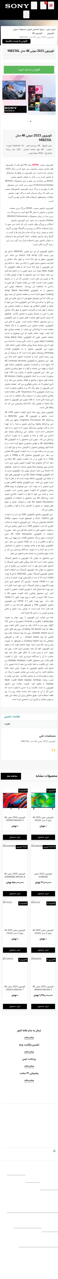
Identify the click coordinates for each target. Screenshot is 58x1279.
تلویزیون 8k (53, 1183)
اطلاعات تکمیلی (12, 717)
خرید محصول (14, 837)
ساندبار (55, 1202)
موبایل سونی (33, 1168)
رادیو (56, 1206)
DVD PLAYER (34, 1221)
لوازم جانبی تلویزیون (49, 1176)
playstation (52, 1240)
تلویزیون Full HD (49, 847)
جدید (23, 1240)
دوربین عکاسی (14, 1198)
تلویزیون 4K (37, 33)
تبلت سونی (33, 1172)
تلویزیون (50, 33)
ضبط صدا (39, 1202)
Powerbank (52, 1225)
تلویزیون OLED (21, 847)
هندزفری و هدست (16, 1168)
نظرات (7, 724)
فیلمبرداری (16, 1202)
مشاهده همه (12, 776)
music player (37, 1198)
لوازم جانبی (33, 1176)
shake (55, 1198)
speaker (39, 1206)
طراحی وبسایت (18, 1263)
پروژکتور (20, 1221)
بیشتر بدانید (29, 1037)
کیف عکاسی (15, 1206)
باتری (56, 1221)
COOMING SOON (36, 1240)
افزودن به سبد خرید (29, 69)
